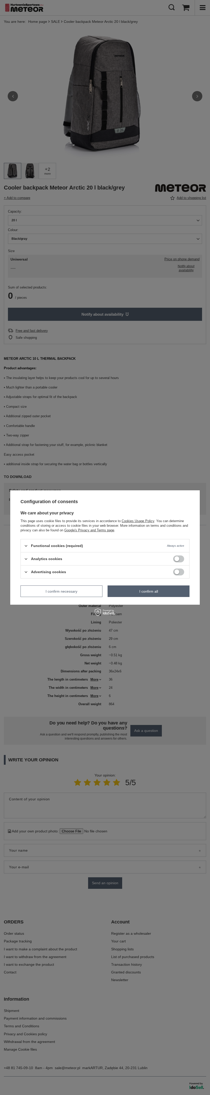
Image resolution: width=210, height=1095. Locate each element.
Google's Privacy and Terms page (89, 530)
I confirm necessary (61, 591)
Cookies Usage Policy (138, 521)
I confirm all (148, 591)
